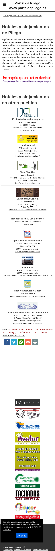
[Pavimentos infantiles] (27, 487)
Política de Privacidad (22, 550)
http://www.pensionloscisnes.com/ (27, 323)
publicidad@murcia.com (13, 335)
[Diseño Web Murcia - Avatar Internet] (24, 547)
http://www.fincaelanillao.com (27, 183)
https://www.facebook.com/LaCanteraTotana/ (27, 210)
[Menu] (2, 5)
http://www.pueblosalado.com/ (27, 251)
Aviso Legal (8, 550)
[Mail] (28, 342)
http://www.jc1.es (27, 130)
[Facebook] (7, 342)
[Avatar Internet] (27, 470)
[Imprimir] (35, 342)
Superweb (18, 547)
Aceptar (21, 535)
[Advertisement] (23, 376)
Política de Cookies (40, 550)
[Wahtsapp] (21, 342)
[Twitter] (14, 342)
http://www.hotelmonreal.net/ (27, 156)
